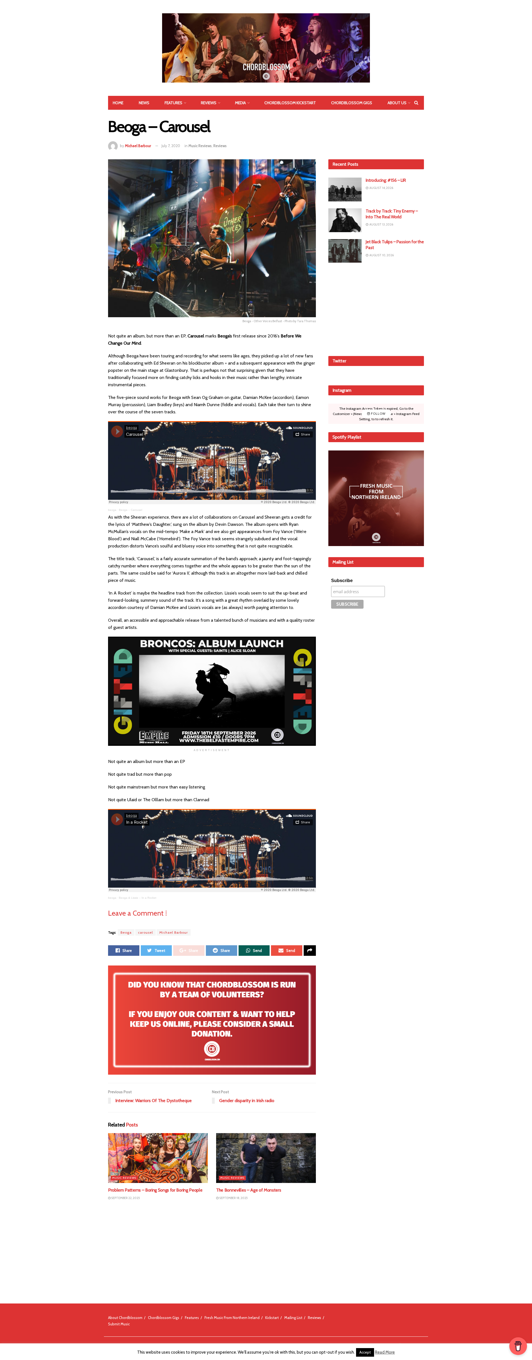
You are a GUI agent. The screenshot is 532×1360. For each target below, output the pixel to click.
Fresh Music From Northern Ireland (232, 1317)
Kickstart (272, 1317)
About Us (397, 102)
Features (173, 102)
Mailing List (293, 1317)
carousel (145, 932)
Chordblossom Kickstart (290, 102)
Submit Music (119, 1324)
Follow (377, 414)
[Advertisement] (376, 308)
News (144, 102)
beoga (112, 509)
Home (118, 102)
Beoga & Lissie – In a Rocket (137, 897)
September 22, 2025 (125, 1198)
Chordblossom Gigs (351, 102)
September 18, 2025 (233, 1198)
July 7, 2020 (171, 146)
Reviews (208, 102)
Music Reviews (200, 146)
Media (240, 102)
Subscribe (342, 580)
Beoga (126, 932)
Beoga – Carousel (130, 509)
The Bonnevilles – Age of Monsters (248, 1190)
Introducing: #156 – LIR (386, 180)
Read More (385, 1352)
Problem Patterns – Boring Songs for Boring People (155, 1190)
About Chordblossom (125, 1317)
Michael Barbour (138, 146)
